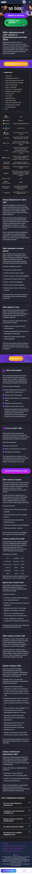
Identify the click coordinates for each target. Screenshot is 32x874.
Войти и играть (16, 15)
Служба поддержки (10, 107)
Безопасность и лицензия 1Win (13, 89)
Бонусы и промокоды (11, 87)
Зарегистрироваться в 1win (16, 471)
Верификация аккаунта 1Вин (13, 91)
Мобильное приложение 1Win (13, 102)
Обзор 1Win (8, 76)
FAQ (6, 109)
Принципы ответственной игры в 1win (12, 850)
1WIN (17, 855)
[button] (29, 867)
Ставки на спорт (9, 93)
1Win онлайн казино (10, 100)
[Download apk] (16, 22)
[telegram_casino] (24, 2)
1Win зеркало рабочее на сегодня (14, 82)
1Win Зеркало (16, 358)
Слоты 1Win (8, 96)
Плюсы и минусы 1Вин (11, 85)
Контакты (5, 843)
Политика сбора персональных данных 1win (14, 846)
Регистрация (8, 870)
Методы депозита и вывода (12, 104)
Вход (24, 871)
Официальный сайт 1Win (12, 78)
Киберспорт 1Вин (10, 98)
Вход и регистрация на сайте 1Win (14, 80)
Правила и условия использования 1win (13, 848)
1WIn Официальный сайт (16, 64)
